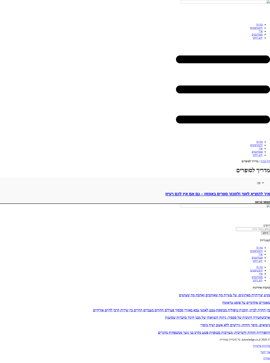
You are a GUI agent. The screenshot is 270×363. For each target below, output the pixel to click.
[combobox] (253, 229)
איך (261, 31)
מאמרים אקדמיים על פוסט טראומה (246, 303)
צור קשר (265, 352)
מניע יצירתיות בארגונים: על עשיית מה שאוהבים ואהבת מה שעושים (224, 295)
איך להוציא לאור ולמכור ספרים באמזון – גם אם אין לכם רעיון (217, 193)
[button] (135, 89)
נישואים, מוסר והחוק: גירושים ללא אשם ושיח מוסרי (235, 325)
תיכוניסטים (256, 27)
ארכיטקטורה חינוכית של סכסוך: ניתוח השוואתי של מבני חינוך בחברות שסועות (217, 317)
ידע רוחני (258, 37)
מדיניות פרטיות (261, 345)
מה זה (259, 24)
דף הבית (265, 161)
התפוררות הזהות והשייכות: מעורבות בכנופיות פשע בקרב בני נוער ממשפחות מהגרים (214, 333)
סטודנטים (257, 34)
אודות (266, 358)
